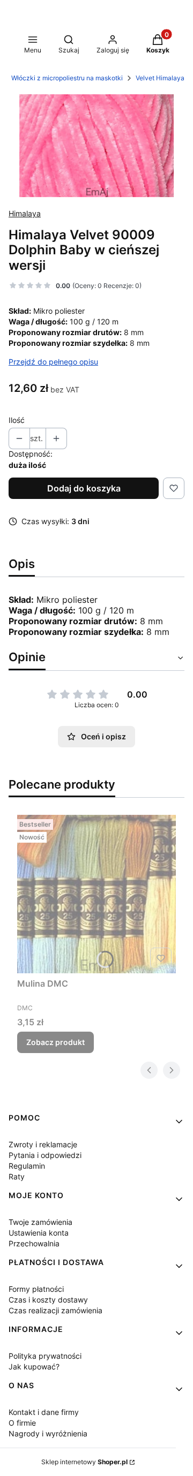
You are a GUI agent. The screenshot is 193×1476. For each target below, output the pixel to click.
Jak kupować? (34, 1366)
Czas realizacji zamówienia (55, 1310)
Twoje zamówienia (40, 1222)
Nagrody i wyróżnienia (48, 1433)
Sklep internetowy (84, 1462)
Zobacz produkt (55, 1042)
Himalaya (25, 213)
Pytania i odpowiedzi (45, 1155)
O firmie (22, 1422)
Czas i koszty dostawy (48, 1299)
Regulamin (27, 1165)
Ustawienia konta (39, 1232)
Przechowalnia (34, 1243)
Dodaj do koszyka (84, 488)
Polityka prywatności (45, 1355)
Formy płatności (36, 1288)
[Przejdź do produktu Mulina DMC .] (96, 894)
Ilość (17, 420)
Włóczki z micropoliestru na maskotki (67, 78)
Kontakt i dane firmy (44, 1412)
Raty (17, 1176)
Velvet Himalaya (160, 78)
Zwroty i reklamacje (43, 1144)
